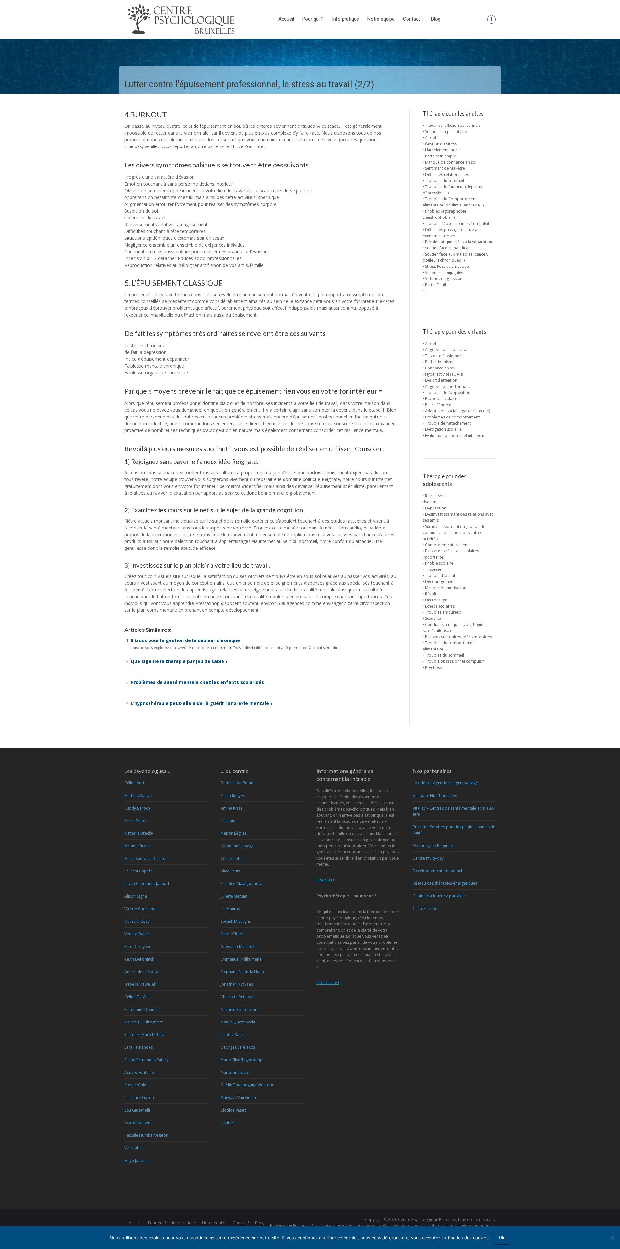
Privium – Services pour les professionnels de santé (454, 830)
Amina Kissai (232, 808)
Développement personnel (437, 870)
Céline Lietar (232, 858)
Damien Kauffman (237, 783)
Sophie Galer (136, 1085)
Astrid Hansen (137, 1122)
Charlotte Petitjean (237, 997)
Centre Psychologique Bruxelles (427, 1219)
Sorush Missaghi (235, 921)
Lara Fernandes (138, 1047)
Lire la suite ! (327, 982)
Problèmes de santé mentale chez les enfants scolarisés (197, 682)
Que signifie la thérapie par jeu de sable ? (179, 661)
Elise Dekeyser (137, 946)
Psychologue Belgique (433, 845)
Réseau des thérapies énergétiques (445, 883)
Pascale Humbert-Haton (146, 1135)
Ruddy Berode (137, 808)
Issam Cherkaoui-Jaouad (146, 883)
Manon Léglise (234, 833)
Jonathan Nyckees (237, 984)
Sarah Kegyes (233, 795)
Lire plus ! (325, 880)
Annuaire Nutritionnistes (435, 795)
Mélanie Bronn (137, 846)
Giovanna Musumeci (239, 946)
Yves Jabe (133, 1148)
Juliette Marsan (234, 896)
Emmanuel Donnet (141, 1009)
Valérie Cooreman (141, 909)
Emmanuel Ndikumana (241, 959)
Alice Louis (230, 871)
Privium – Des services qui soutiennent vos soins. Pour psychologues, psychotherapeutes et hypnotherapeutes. (394, 1225)
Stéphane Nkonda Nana (242, 971)
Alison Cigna (135, 896)
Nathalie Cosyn (138, 921)
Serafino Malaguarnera (241, 883)
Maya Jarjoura (137, 1160)
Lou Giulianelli (137, 1110)
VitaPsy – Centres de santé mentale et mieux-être (453, 811)
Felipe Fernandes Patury (146, 1060)
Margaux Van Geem (238, 1097)
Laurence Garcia (139, 1097)
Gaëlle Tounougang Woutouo (247, 1085)
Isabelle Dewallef (139, 984)
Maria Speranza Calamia (146, 858)
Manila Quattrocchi (238, 1022)
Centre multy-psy (428, 858)
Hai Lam (228, 820)
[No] (612, 1237)
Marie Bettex (135, 820)
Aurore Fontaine (139, 1072)
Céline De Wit (136, 997)
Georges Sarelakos (238, 1047)
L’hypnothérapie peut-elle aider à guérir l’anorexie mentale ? (202, 703)
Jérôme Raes (232, 1034)
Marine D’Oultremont (143, 1022)
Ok (502, 1237)
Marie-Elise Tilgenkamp (242, 1060)
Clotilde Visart (233, 1110)
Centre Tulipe (425, 908)
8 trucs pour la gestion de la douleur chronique (185, 640)
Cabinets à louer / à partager (439, 896)
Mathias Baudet (138, 795)
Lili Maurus (230, 909)
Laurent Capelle (138, 871)
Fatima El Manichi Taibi (144, 1034)
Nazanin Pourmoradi (240, 1009)
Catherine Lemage (237, 846)
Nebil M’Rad (231, 934)
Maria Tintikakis (235, 1072)
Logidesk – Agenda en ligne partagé (445, 783)
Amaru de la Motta (141, 971)
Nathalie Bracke (138, 833)
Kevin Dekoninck (139, 959)
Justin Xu (228, 1122)
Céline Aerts (135, 783)
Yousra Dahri (136, 934)
